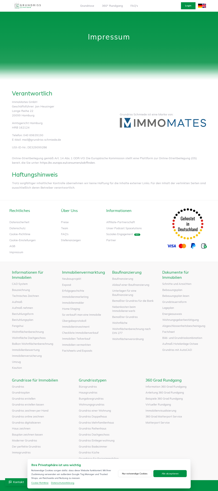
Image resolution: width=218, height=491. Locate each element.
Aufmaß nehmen (22, 307)
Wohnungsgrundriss (91, 404)
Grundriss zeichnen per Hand (30, 410)
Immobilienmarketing (75, 296)
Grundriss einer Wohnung (95, 410)
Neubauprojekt (71, 278)
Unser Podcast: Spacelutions (124, 228)
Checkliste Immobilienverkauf (80, 332)
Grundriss (18, 386)
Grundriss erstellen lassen (28, 404)
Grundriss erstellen (23, 398)
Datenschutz (17, 228)
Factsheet (168, 331)
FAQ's (134, 5)
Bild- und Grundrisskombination (182, 337)
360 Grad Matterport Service (164, 416)
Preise (65, 222)
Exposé (66, 284)
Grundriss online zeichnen (28, 416)
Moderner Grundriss (24, 440)
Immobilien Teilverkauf (76, 338)
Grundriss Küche (89, 452)
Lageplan (168, 307)
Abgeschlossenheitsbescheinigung (183, 325)
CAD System (20, 283)
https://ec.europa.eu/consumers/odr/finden (67, 162)
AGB (12, 246)
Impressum (16, 252)
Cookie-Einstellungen (22, 240)
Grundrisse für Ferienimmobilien (99, 458)
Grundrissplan (21, 392)
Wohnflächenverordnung (128, 339)
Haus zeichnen (21, 428)
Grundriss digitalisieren (26, 422)
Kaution (17, 367)
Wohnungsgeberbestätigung (180, 319)
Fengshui (17, 325)
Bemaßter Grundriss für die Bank (133, 300)
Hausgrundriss (88, 392)
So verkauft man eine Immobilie (81, 314)
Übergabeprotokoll (74, 320)
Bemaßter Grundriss (125, 317)
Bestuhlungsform (23, 314)
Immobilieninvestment (76, 326)
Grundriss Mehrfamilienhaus (96, 422)
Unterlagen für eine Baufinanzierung (124, 292)
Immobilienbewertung (26, 349)
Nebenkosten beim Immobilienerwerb (124, 309)
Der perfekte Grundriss (26, 446)
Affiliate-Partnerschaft (120, 222)
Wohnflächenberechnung (28, 331)
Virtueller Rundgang (158, 404)
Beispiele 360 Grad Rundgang (164, 398)
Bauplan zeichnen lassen (27, 434)
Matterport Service (158, 422)
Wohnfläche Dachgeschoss (29, 337)
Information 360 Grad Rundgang (166, 386)
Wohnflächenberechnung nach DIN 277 (131, 331)
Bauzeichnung (21, 290)
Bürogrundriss (88, 386)
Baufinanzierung (122, 278)
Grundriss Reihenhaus (92, 428)
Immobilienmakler (73, 302)
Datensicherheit (19, 222)
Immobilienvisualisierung (161, 410)
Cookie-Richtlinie (19, 234)
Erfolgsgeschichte (73, 290)
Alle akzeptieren (170, 473)
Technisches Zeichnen (25, 295)
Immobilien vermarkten (76, 344)
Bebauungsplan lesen (175, 295)
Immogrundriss (21, 452)
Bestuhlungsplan (22, 319)
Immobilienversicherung (27, 355)
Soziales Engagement (119, 234)
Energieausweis (172, 314)
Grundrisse (87, 6)
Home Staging (71, 308)
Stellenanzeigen (71, 240)
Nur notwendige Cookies (134, 473)
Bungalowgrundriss (91, 398)
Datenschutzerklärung (62, 482)
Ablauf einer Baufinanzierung (130, 284)
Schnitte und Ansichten (176, 283)
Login (188, 5)
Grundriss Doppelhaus (93, 416)
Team (64, 228)
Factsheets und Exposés (77, 350)
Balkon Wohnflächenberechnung (32, 343)
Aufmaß (17, 302)
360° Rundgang (112, 6)
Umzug (16, 361)
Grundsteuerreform (174, 302)
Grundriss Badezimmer (93, 446)
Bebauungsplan (172, 290)
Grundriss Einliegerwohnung (96, 440)
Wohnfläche (119, 322)
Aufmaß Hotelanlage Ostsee (180, 343)
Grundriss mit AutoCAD (177, 349)
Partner (111, 240)
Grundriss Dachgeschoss (94, 434)
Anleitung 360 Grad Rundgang (165, 392)
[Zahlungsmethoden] (188, 245)
